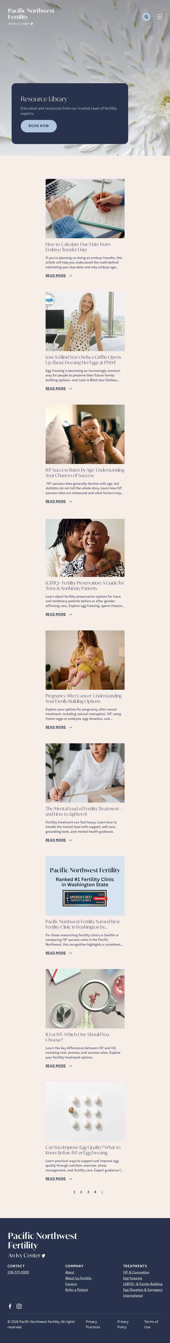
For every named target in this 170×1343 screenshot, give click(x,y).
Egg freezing (132, 1278)
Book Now (39, 126)
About (69, 1272)
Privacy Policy (123, 1324)
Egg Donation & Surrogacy (143, 1290)
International (133, 1296)
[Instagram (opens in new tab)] (19, 1306)
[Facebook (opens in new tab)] (9, 1306)
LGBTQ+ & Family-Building (143, 1284)
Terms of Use (151, 1324)
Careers (71, 1284)
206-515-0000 (18, 1272)
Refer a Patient (76, 1290)
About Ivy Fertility (78, 1278)
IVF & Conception (136, 1272)
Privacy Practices (93, 1324)
